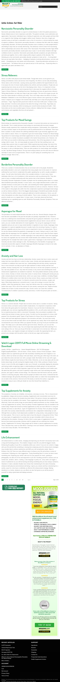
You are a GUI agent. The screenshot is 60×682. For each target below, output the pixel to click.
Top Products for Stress (13, 300)
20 (19, 479)
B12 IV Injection (6, 650)
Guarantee (34, 650)
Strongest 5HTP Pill (7, 652)
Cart (3, 668)
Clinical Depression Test (8, 647)
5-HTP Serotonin (6, 645)
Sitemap (34, 681)
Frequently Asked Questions (39, 657)
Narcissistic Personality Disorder (17, 28)
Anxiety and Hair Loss (12, 255)
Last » (29, 479)
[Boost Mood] (12, 7)
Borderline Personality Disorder (17, 164)
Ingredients (34, 645)
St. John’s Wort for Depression (10, 654)
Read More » (5, 69)
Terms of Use (5, 675)
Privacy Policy (5, 673)
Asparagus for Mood (11, 211)
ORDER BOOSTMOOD (8, 666)
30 (22, 479)
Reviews (33, 647)
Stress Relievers (9, 75)
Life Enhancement (10, 437)
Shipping (33, 652)
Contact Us (34, 654)
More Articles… (6, 660)
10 (16, 479)
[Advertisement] (30, 15)
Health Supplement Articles (38, 659)
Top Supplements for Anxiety (16, 390)
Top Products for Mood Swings (16, 119)
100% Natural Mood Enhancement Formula (31, 1)
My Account (5, 671)
